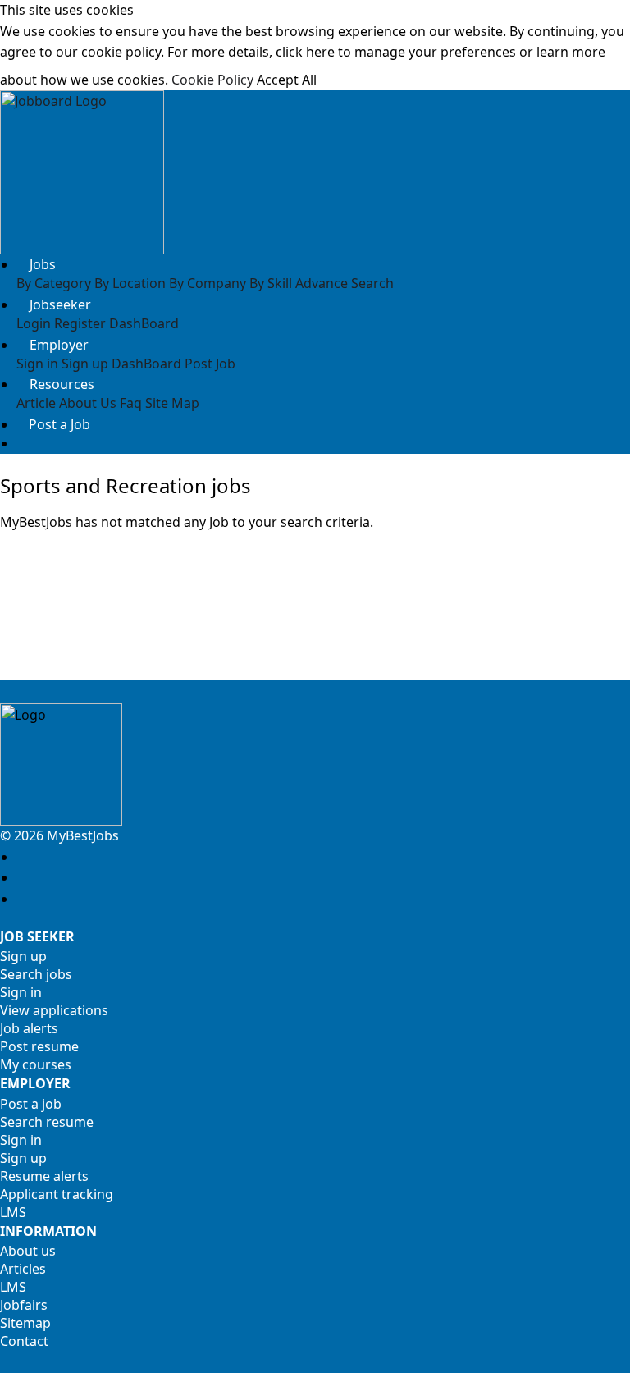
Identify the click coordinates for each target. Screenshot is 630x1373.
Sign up (85, 364)
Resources (62, 384)
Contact (24, 1341)
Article (36, 403)
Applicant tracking (56, 1194)
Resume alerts (44, 1176)
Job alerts (29, 1028)
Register (80, 323)
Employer (59, 345)
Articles (23, 1269)
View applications (54, 1010)
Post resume (39, 1046)
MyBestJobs (81, 835)
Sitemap (25, 1323)
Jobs (43, 264)
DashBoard (144, 323)
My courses (35, 1064)
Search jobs (36, 974)
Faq (131, 403)
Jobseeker (60, 304)
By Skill (270, 283)
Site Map (172, 403)
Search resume (47, 1122)
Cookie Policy (212, 80)
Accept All (287, 80)
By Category (53, 283)
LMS (13, 1212)
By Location (130, 283)
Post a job (31, 1104)
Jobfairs (24, 1305)
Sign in (37, 364)
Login (33, 323)
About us (28, 1251)
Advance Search (344, 283)
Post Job (210, 364)
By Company (207, 283)
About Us (87, 403)
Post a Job (59, 424)
